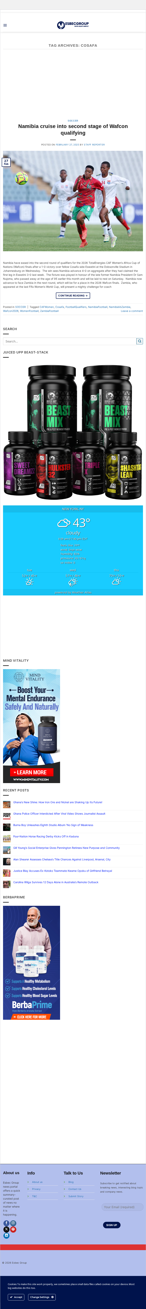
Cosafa (59, 306)
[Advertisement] (73, 626)
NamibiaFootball (97, 306)
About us (37, 1182)
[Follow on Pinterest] (13, 1229)
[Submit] (139, 341)
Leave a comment (132, 310)
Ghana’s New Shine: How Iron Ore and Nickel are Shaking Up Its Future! (57, 802)
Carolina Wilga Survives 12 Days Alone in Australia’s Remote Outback (55, 882)
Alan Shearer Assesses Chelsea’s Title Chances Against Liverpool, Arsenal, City (62, 859)
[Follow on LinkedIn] (6, 1236)
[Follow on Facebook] (6, 1223)
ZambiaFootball (49, 310)
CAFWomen (47, 306)
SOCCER (73, 120)
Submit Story (75, 1196)
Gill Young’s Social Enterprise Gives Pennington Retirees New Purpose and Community (66, 847)
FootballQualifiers (76, 306)
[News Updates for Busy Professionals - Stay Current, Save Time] (73, 25)
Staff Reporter (94, 144)
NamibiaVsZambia (119, 306)
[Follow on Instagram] (13, 1223)
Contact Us (74, 1189)
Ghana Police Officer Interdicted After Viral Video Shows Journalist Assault (59, 813)
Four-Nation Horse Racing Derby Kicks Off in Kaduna (46, 836)
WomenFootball (29, 310)
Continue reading (73, 295)
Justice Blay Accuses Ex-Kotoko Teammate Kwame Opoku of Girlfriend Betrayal (62, 870)
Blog (71, 1182)
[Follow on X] (6, 1229)
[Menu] (5, 25)
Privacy (36, 1189)
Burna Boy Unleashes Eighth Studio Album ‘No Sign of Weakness (53, 825)
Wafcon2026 (10, 310)
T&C (34, 1196)
